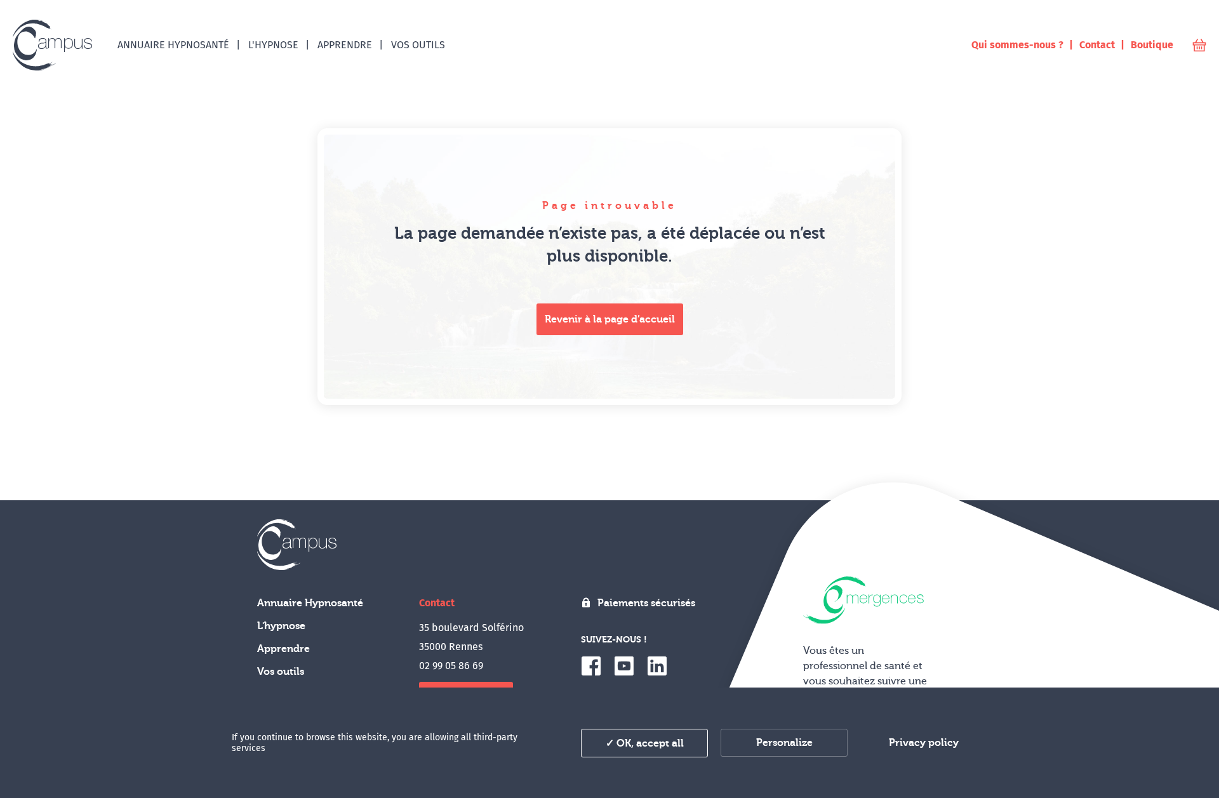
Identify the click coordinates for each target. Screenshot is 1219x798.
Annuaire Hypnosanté (310, 603)
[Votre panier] (1199, 45)
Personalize (784, 742)
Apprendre (283, 649)
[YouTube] (624, 666)
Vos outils (280, 671)
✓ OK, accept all (645, 743)
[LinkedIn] (657, 666)
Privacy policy (924, 742)
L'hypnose (281, 626)
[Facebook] (591, 666)
